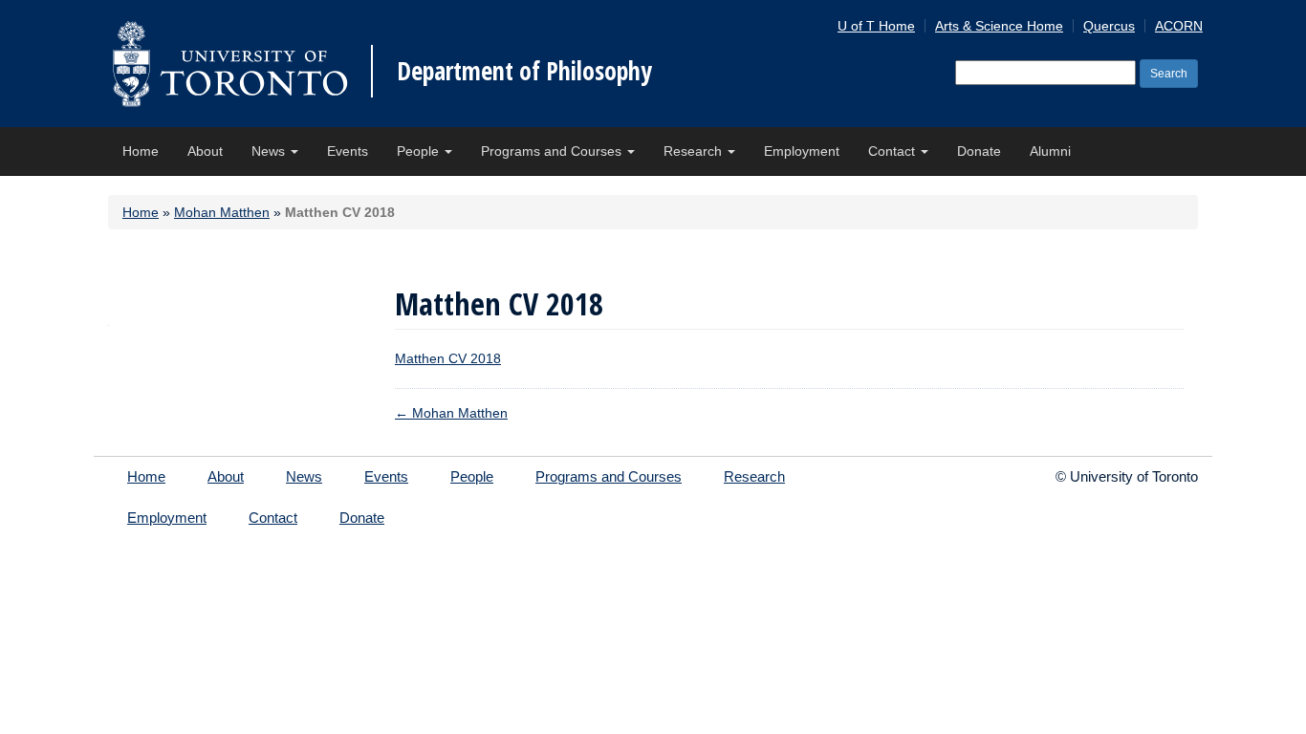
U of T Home (876, 25)
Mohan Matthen (222, 212)
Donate (979, 151)
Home (140, 151)
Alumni (1050, 151)
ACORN (1179, 25)
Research (695, 151)
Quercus (1109, 25)
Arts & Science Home (999, 25)
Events (347, 151)
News (270, 151)
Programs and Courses (553, 151)
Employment (801, 151)
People (420, 151)
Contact (893, 151)
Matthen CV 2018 (448, 358)
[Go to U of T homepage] (230, 63)
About (205, 151)
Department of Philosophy (524, 71)
